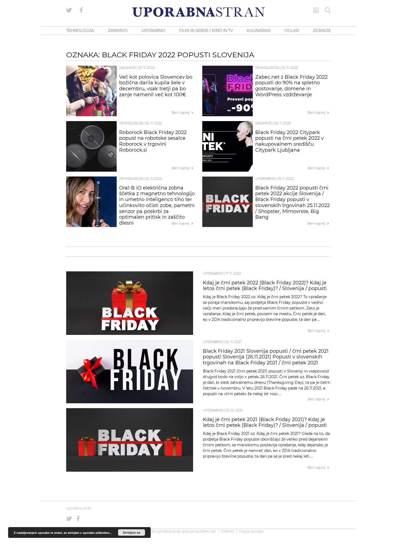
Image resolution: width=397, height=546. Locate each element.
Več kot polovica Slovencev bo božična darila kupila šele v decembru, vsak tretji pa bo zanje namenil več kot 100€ (155, 86)
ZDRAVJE (322, 30)
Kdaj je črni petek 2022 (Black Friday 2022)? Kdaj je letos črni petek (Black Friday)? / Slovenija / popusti (265, 286)
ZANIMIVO (118, 30)
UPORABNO (153, 30)
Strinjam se (131, 532)
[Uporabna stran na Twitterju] (69, 10)
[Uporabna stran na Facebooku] (81, 10)
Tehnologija (267, 68)
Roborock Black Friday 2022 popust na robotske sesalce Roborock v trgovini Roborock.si (153, 141)
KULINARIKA (259, 30)
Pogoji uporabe (251, 531)
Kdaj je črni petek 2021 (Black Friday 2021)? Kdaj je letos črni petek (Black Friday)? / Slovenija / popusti (265, 422)
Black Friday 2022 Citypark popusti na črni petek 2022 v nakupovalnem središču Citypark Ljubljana (289, 141)
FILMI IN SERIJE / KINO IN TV (206, 30)
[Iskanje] (328, 10)
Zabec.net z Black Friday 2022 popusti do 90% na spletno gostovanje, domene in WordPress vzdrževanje (291, 86)
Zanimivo (127, 68)
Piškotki (227, 531)
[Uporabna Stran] (198, 12)
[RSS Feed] (316, 10)
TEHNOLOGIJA (80, 30)
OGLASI (292, 30)
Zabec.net (208, 531)
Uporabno (265, 179)
